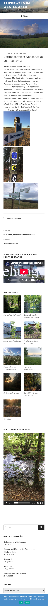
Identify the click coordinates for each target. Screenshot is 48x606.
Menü (25, 16)
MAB (25, 53)
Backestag (7, 566)
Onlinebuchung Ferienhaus (14, 542)
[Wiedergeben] (6, 503)
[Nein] (45, 600)
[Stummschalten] (38, 503)
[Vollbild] (41, 503)
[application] (24, 469)
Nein (27, 602)
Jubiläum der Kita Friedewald (15, 573)
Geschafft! (7, 559)
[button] (24, 469)
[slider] (22, 502)
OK (21, 602)
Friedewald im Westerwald (16, 5)
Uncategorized (14, 218)
